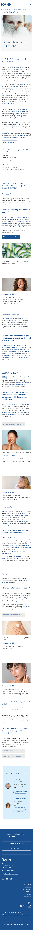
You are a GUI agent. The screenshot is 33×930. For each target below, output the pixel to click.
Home (2, 9)
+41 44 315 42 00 (9, 871)
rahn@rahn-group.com (11, 874)
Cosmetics (9, 9)
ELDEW (4, 377)
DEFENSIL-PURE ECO (8, 345)
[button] (9, 142)
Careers (28, 894)
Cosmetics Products (16, 848)
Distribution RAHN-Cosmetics (22, 9)
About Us (28, 892)
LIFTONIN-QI (6, 538)
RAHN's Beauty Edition (10, 11)
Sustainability (27, 889)
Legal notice (20, 912)
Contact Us (27, 896)
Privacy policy (6, 915)
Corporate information (9, 912)
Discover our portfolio (10, 237)
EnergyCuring (27, 884)
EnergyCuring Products (17, 843)
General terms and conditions (20, 915)
